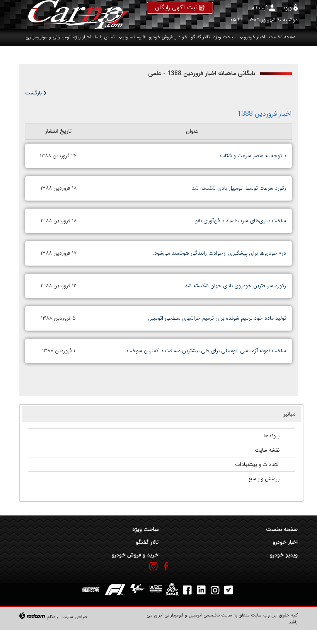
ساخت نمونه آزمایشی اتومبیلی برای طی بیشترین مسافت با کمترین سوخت (206, 350)
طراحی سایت (74, 616)
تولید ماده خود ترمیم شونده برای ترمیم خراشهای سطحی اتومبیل (217, 318)
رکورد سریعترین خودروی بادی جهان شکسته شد (235, 285)
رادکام (52, 616)
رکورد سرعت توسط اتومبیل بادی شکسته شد (239, 188)
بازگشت (34, 93)
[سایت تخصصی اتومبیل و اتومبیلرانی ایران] (74, 14)
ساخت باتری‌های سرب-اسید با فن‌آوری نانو (240, 220)
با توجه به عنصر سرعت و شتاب (253, 155)
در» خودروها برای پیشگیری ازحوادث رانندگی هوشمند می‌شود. (219, 253)
